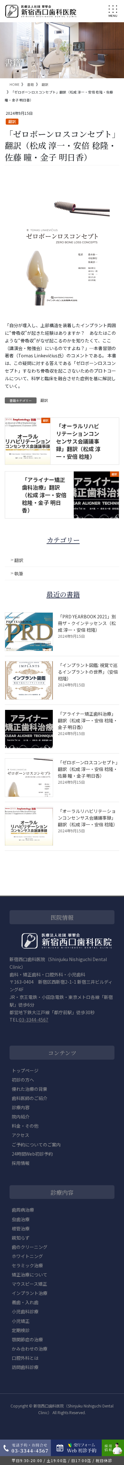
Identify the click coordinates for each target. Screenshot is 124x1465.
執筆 (18, 573)
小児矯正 (21, 1321)
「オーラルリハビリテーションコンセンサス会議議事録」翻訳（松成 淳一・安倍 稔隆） (78, 441)
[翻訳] (27, 432)
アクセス (20, 1135)
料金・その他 (25, 1126)
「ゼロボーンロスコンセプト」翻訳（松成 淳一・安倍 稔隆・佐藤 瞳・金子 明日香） (88, 769)
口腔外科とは (25, 1358)
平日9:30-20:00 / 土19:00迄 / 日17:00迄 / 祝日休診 (62, 1460)
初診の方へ (23, 1079)
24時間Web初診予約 (32, 1154)
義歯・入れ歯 (25, 1302)
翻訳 (12, 121)
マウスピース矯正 (29, 1284)
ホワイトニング (27, 1256)
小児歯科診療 (25, 1311)
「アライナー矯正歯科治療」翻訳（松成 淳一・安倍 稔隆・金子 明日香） (44, 495)
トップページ (25, 1070)
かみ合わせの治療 (29, 1348)
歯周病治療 (23, 1210)
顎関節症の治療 (27, 1339)
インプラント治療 (29, 1293)
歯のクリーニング (29, 1247)
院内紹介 (21, 1116)
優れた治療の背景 (29, 1089)
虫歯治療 (21, 1219)
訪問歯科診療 (25, 1367)
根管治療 (21, 1228)
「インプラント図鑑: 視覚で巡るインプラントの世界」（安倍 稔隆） (88, 672)
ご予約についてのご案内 (36, 1144)
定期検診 (21, 1330)
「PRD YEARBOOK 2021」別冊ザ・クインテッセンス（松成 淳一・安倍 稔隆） (87, 623)
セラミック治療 (27, 1265)
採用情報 (21, 1163)
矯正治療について (29, 1274)
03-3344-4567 (33, 1019)
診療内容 (21, 1107)
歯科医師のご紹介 (29, 1098)
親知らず (21, 1238)
